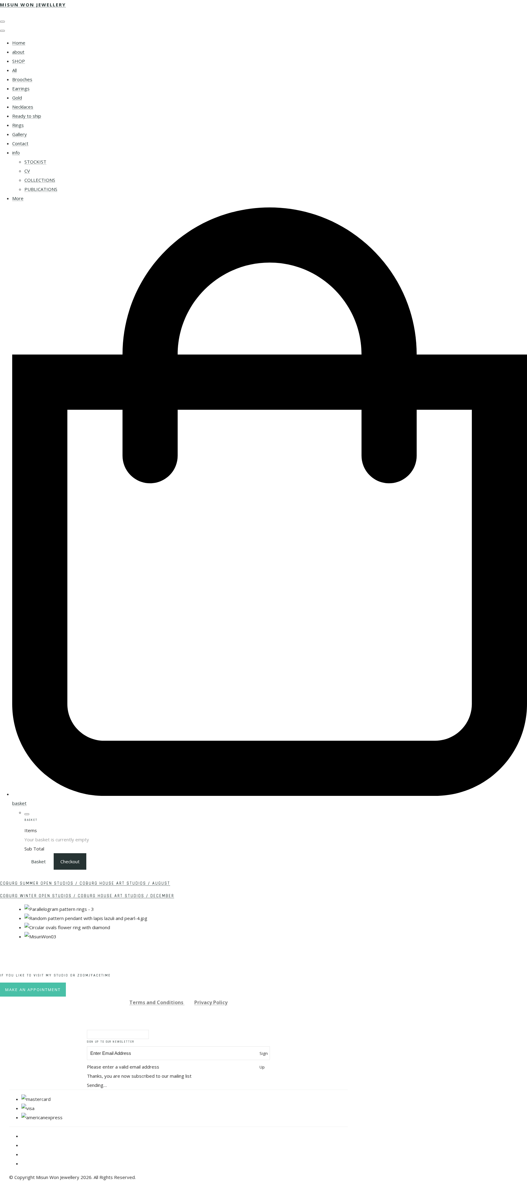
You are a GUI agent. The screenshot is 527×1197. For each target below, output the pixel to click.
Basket (38, 861)
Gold (17, 98)
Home (18, 43)
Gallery (19, 134)
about (18, 52)
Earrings (21, 88)
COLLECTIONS (39, 180)
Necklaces (22, 107)
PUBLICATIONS (40, 189)
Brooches (22, 79)
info (16, 152)
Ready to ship (26, 116)
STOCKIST (35, 162)
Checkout (70, 861)
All (14, 70)
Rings (18, 125)
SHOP (18, 61)
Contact (20, 143)
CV (27, 171)
